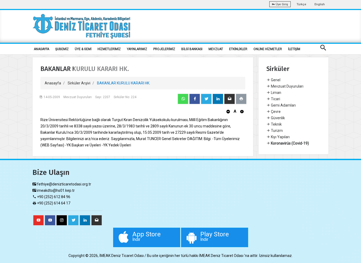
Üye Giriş (281, 4)
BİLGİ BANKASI (191, 49)
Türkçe (301, 4)
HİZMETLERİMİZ (109, 49)
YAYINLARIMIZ (137, 49)
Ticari (275, 99)
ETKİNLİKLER (238, 49)
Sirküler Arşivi (79, 83)
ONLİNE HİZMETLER (267, 49)
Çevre (275, 111)
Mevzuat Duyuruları (286, 86)
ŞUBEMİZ (62, 49)
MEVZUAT (216, 49)
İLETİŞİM (294, 49)
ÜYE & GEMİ (83, 49)
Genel (275, 80)
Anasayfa (53, 83)
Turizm (276, 130)
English (319, 4)
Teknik (276, 124)
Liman (275, 92)
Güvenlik (277, 118)
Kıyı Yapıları (280, 137)
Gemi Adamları (283, 105)
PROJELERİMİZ (164, 49)
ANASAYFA (41, 49)
